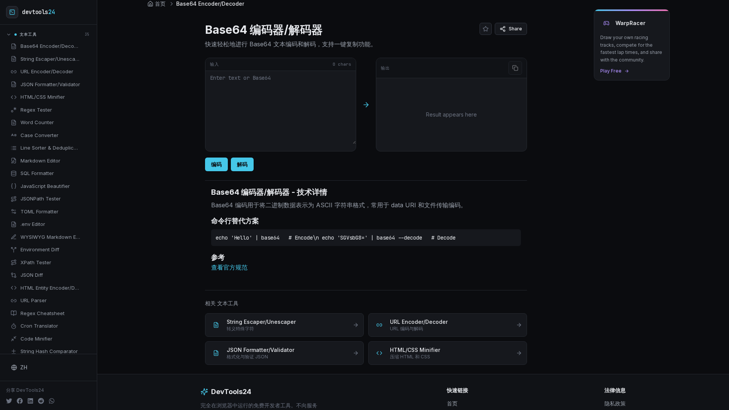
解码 (242, 164)
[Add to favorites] (86, 46)
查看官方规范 (229, 267)
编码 (216, 164)
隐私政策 (615, 403)
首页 (452, 403)
